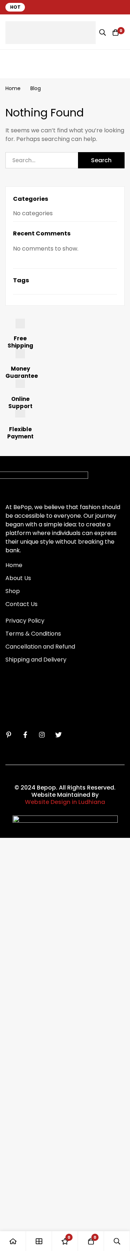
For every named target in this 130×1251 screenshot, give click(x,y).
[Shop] (39, 1241)
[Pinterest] (8, 734)
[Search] (102, 32)
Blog (35, 88)
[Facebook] (25, 734)
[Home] (13, 1241)
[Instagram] (42, 734)
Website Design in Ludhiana (65, 802)
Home (13, 88)
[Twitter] (58, 734)
